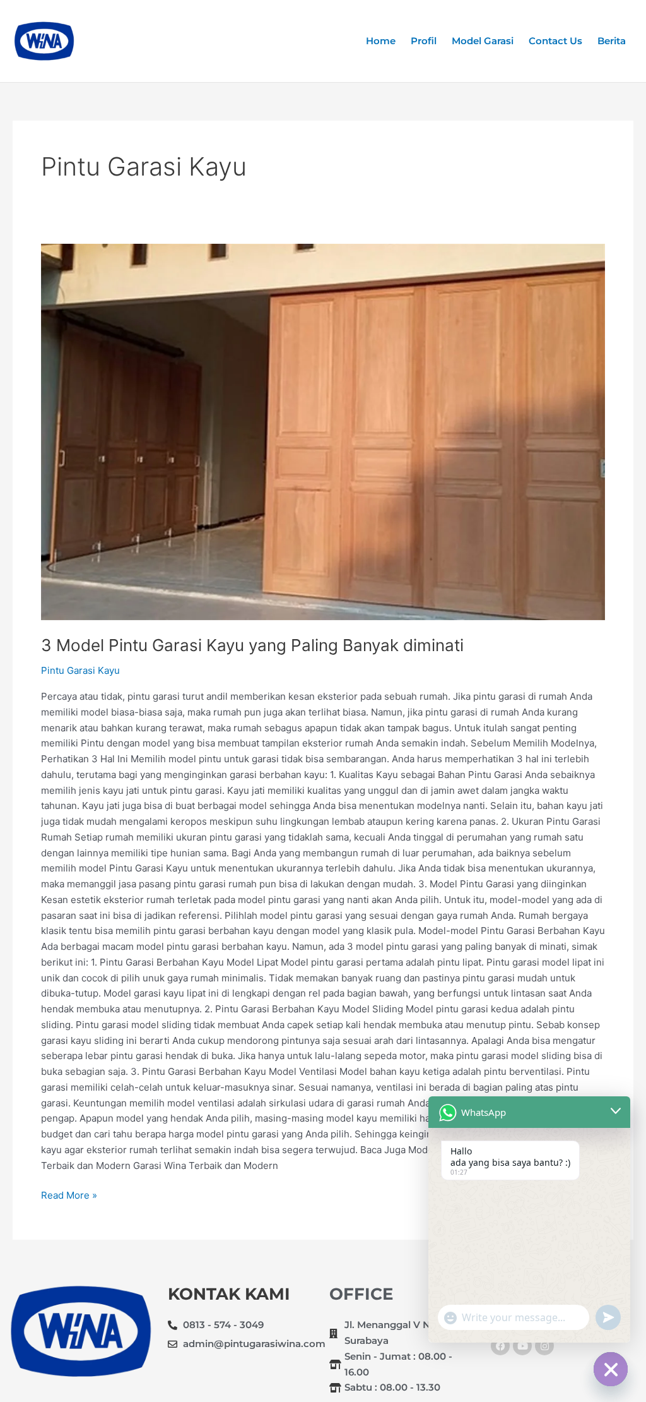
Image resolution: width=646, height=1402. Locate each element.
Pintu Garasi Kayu (80, 670)
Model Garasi (483, 41)
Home (381, 41)
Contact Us (555, 41)
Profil (424, 41)
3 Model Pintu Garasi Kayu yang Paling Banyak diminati (252, 645)
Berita (611, 41)
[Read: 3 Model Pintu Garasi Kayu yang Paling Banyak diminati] (323, 432)
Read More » (69, 1194)
